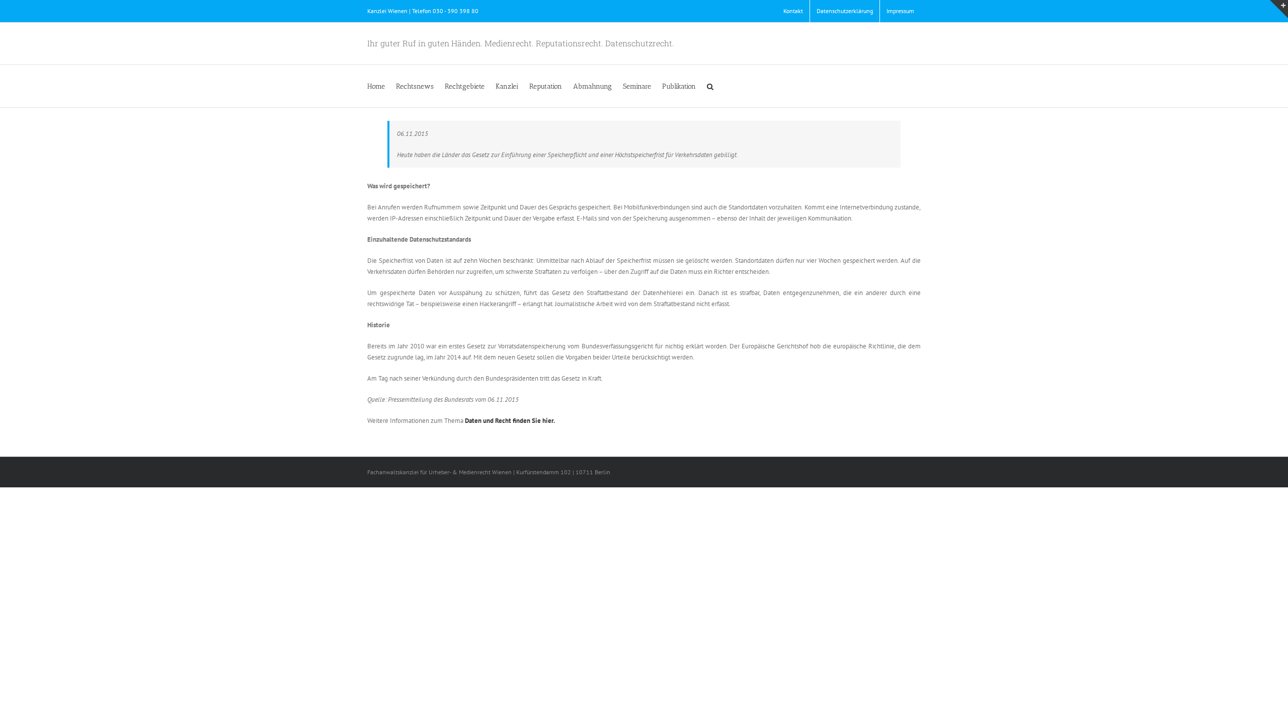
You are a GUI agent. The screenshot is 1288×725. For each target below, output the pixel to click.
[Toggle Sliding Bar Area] (1279, 9)
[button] (710, 86)
